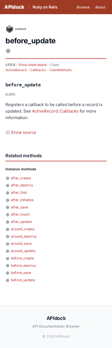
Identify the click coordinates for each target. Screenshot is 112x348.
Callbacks (38, 70)
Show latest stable (33, 65)
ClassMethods (60, 70)
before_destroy (23, 266)
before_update (23, 280)
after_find (19, 192)
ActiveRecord (16, 70)
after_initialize (22, 200)
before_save (21, 273)
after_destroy (22, 185)
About (100, 7)
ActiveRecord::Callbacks (55, 111)
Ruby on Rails (45, 7)
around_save (21, 243)
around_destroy (24, 236)
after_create (21, 178)
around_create (22, 229)
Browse (83, 7)
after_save (19, 207)
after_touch (20, 214)
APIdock (14, 7)
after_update (21, 222)
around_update (23, 251)
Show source (23, 132)
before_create (22, 258)
